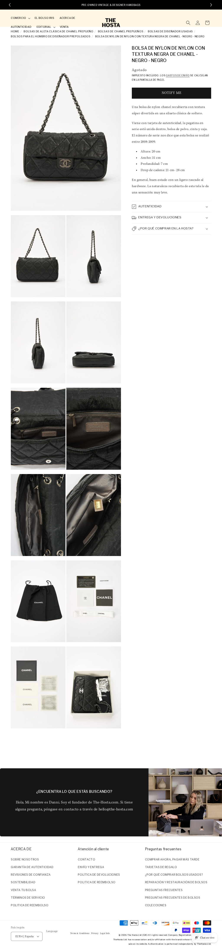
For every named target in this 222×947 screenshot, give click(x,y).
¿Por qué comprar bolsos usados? (174, 875)
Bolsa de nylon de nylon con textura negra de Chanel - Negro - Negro (150, 36)
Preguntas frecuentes (164, 890)
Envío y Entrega (91, 867)
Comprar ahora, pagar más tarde (172, 859)
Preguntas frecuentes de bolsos (172, 898)
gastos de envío (178, 75)
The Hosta (132, 935)
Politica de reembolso (30, 905)
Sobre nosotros (25, 859)
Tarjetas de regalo (161, 867)
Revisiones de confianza (31, 875)
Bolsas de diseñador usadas (170, 31)
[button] (20, 18)
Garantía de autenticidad (32, 867)
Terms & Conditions (80, 933)
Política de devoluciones (99, 875)
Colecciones (155, 905)
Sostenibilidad (23, 882)
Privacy (94, 933)
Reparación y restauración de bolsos (176, 882)
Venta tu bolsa (23, 890)
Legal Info (105, 933)
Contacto (86, 859)
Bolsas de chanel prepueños (121, 31)
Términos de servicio (28, 898)
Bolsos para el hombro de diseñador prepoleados (51, 36)
